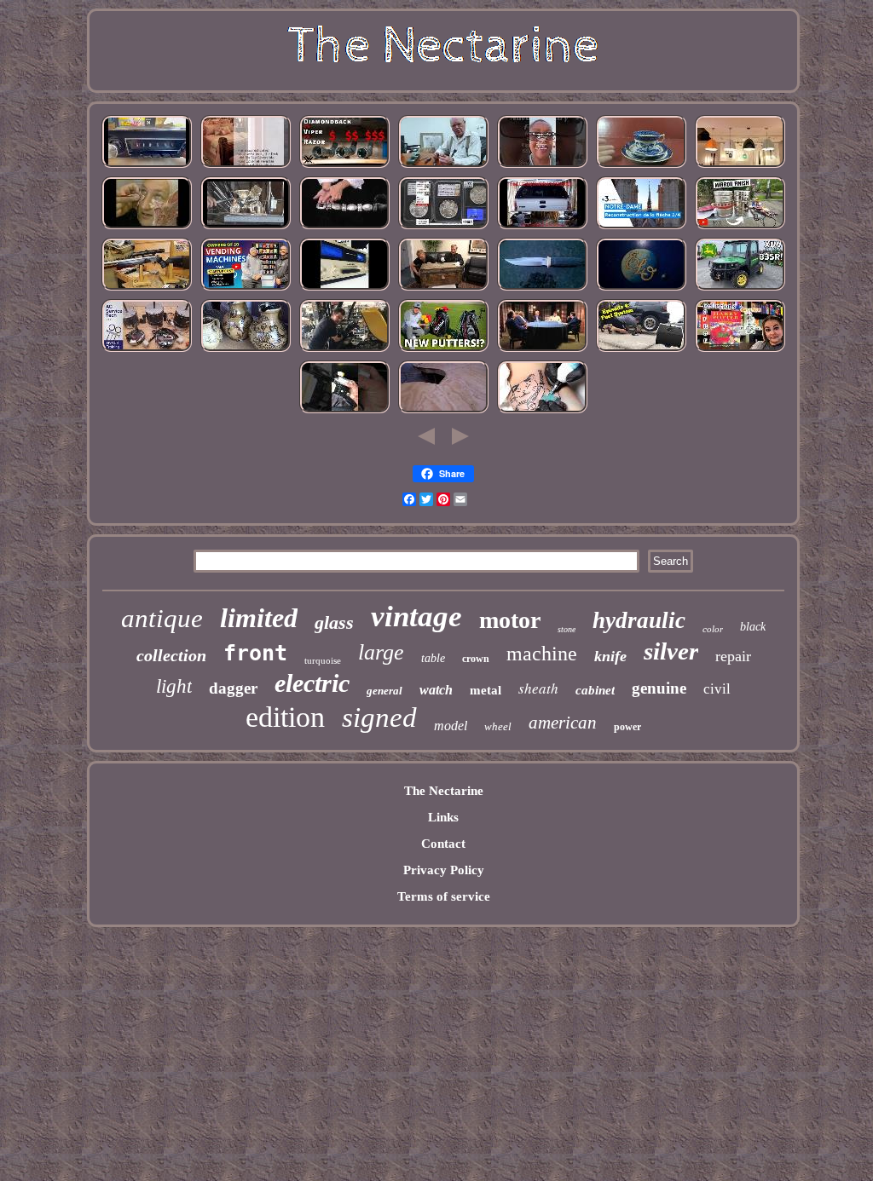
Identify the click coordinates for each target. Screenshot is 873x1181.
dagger (233, 688)
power (627, 727)
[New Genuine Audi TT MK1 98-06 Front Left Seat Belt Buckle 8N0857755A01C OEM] (344, 411)
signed (379, 717)
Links (443, 817)
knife (610, 656)
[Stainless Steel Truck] (740, 227)
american (563, 722)
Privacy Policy (443, 870)
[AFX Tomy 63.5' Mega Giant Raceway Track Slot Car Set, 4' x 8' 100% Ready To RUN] (443, 411)
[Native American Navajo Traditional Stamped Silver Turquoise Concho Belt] (344, 227)
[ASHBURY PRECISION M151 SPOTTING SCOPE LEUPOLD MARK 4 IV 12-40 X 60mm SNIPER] (344, 166)
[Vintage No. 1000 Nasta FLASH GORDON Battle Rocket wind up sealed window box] (443, 289)
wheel (498, 726)
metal (485, 690)
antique (162, 618)
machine (541, 653)
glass (334, 622)
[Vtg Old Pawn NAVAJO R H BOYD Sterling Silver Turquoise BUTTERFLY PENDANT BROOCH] (542, 166)
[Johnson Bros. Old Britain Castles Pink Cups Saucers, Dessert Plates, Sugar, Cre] (641, 166)
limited (259, 617)
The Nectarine (443, 791)
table (433, 658)
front (255, 653)
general (384, 690)
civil (717, 689)
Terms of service (443, 896)
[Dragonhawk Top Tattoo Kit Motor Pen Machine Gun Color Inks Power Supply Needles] (542, 411)
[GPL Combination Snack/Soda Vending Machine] (245, 289)
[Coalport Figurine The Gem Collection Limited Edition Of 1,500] (443, 227)
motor (510, 620)
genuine (659, 688)
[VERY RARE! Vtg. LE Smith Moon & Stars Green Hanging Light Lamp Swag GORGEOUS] (740, 166)
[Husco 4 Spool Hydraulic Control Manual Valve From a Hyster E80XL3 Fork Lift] (344, 350)
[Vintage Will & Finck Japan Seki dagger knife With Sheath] (542, 289)
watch (436, 690)
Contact (443, 843)
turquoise (322, 660)
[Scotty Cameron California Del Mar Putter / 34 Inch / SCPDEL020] (443, 350)
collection (171, 655)
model (450, 725)
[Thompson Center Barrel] (146, 289)
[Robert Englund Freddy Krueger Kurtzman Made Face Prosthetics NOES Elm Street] (146, 227)
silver (671, 651)
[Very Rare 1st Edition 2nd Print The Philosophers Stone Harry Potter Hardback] (740, 350)
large (381, 652)
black (753, 626)
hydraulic (639, 620)
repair (733, 656)
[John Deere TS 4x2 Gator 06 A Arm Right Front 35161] (740, 289)
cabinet (595, 690)
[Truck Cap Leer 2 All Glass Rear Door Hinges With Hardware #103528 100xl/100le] (542, 227)
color (712, 629)
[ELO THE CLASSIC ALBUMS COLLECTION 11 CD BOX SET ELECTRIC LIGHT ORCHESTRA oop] (641, 289)
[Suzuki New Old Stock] (344, 289)
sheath (538, 688)
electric (312, 683)
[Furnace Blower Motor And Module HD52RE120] (146, 350)
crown (475, 659)
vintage (416, 616)
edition (285, 717)
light (174, 686)
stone (566, 629)
